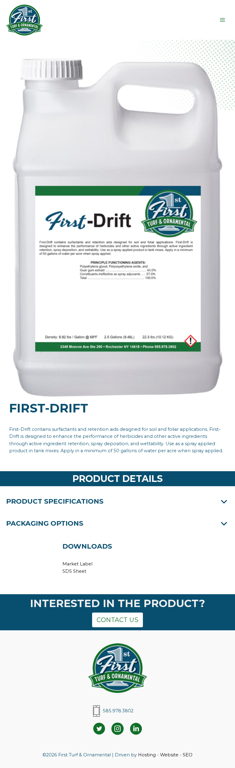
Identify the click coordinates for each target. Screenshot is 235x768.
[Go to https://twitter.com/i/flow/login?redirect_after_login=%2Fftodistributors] (99, 729)
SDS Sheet (74, 571)
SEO (187, 755)
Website (169, 755)
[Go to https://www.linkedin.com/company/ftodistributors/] (136, 729)
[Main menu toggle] (222, 19)
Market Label (77, 564)
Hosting (147, 755)
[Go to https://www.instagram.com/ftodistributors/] (117, 729)
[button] (117, 501)
